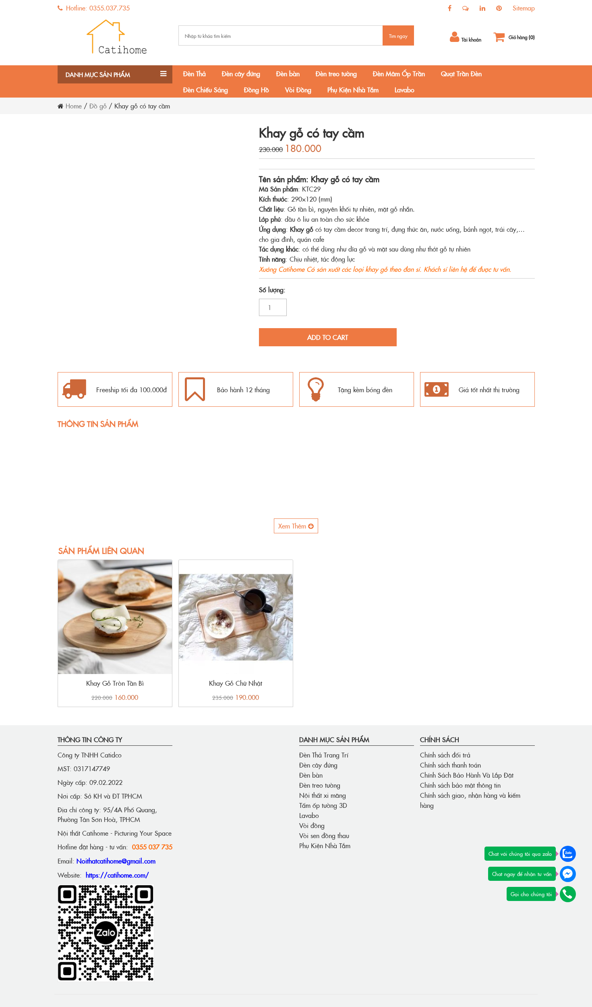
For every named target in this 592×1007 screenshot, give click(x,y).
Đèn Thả (194, 73)
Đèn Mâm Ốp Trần (399, 73)
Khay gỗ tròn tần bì (115, 682)
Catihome (291, 268)
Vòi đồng (312, 825)
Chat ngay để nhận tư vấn (522, 873)
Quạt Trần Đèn (461, 73)
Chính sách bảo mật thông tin (460, 784)
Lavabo (404, 89)
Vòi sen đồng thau (324, 835)
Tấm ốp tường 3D (323, 805)
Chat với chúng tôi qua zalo (520, 853)
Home (74, 105)
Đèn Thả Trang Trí (323, 754)
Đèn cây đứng (241, 73)
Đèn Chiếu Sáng (205, 89)
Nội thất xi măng (322, 795)
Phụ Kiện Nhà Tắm (353, 89)
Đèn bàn (288, 73)
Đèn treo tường (336, 73)
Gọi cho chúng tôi (531, 893)
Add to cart (327, 337)
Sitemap (524, 7)
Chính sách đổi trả (445, 754)
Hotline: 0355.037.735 (97, 7)
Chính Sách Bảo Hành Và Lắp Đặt (466, 774)
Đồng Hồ (256, 89)
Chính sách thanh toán (450, 764)
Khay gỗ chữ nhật (235, 682)
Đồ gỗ (98, 105)
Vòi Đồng (298, 89)
